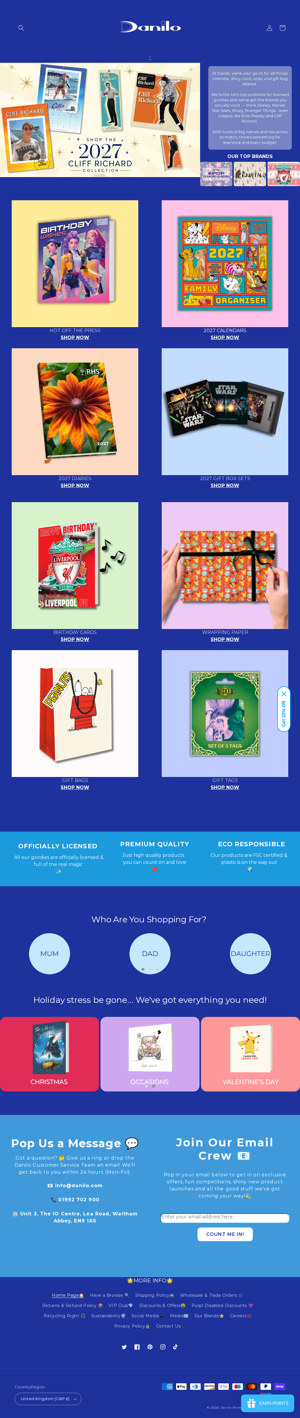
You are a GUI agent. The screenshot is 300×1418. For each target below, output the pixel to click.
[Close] (284, 694)
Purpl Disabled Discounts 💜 (223, 1305)
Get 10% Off (283, 714)
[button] (21, 27)
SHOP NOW (75, 337)
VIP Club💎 (121, 1305)
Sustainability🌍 (108, 1315)
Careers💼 (241, 1315)
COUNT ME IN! (225, 1234)
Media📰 (179, 1315)
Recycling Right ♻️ (65, 1315)
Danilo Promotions (236, 1407)
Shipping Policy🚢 (155, 1295)
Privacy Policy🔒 (132, 1326)
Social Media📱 (148, 1315)
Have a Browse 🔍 (110, 1295)
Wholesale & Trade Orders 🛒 (212, 1295)
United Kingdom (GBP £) (45, 1398)
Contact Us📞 (171, 1326)
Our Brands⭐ (209, 1315)
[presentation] (191, 174)
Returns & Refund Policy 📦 (72, 1305)
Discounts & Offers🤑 (162, 1305)
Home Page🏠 (68, 1295)
